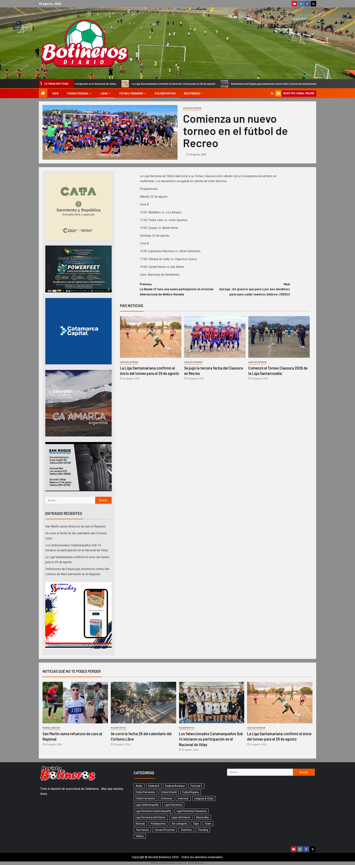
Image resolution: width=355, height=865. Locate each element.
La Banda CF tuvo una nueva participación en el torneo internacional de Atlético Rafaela (177, 289)
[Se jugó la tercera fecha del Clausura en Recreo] (215, 337)
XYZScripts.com (196, 863)
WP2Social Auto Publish (163, 863)
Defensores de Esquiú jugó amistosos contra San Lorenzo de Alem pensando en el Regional (222, 83)
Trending (203, 829)
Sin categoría (179, 823)
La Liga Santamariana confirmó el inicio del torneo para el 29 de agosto (111, 83)
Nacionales (202, 817)
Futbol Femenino (145, 792)
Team (207, 823)
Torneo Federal (78, 93)
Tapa (55, 93)
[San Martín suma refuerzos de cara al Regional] (75, 702)
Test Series (142, 829)
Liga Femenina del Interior (151, 817)
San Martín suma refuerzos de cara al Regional (318, 83)
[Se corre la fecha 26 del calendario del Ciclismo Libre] (143, 702)
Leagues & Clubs (204, 798)
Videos (140, 836)
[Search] (272, 93)
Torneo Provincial (165, 829)
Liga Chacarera (173, 804)
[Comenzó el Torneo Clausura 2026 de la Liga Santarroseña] (279, 337)
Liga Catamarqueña (147, 804)
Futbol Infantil (169, 792)
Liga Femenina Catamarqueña (153, 811)
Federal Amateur (51, 728)
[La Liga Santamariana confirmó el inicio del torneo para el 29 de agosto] (150, 337)
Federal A (153, 785)
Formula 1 (196, 785)
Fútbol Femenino (131, 93)
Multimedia (192, 93)
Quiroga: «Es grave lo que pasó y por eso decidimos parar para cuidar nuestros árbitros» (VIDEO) (254, 289)
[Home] (43, 93)
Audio (139, 785)
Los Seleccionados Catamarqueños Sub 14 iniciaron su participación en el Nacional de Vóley (211, 739)
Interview (183, 798)
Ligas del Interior (192, 108)
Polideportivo (165, 93)
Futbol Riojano (190, 792)
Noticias (140, 823)
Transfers (186, 829)
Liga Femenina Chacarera (192, 811)
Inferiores (166, 798)
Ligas (104, 93)
